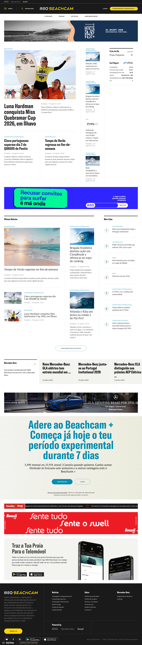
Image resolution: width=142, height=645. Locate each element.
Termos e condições (91, 602)
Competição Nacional (59, 599)
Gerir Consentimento (93, 639)
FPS (87, 119)
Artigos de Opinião (58, 607)
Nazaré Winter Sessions (124, 596)
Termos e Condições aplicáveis (57, 493)
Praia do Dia (114, 51)
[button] (28, 364)
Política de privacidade (92, 596)
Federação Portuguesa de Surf (62, 596)
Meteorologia (50, 137)
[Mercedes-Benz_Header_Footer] (16, 1)
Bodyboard (8, 49)
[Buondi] (25, 1)
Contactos (88, 610)
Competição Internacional (14, 137)
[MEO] (6, 1)
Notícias (119, 599)
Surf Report (114, 63)
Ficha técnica (89, 604)
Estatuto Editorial (90, 607)
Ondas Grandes (57, 610)
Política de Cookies (91, 599)
